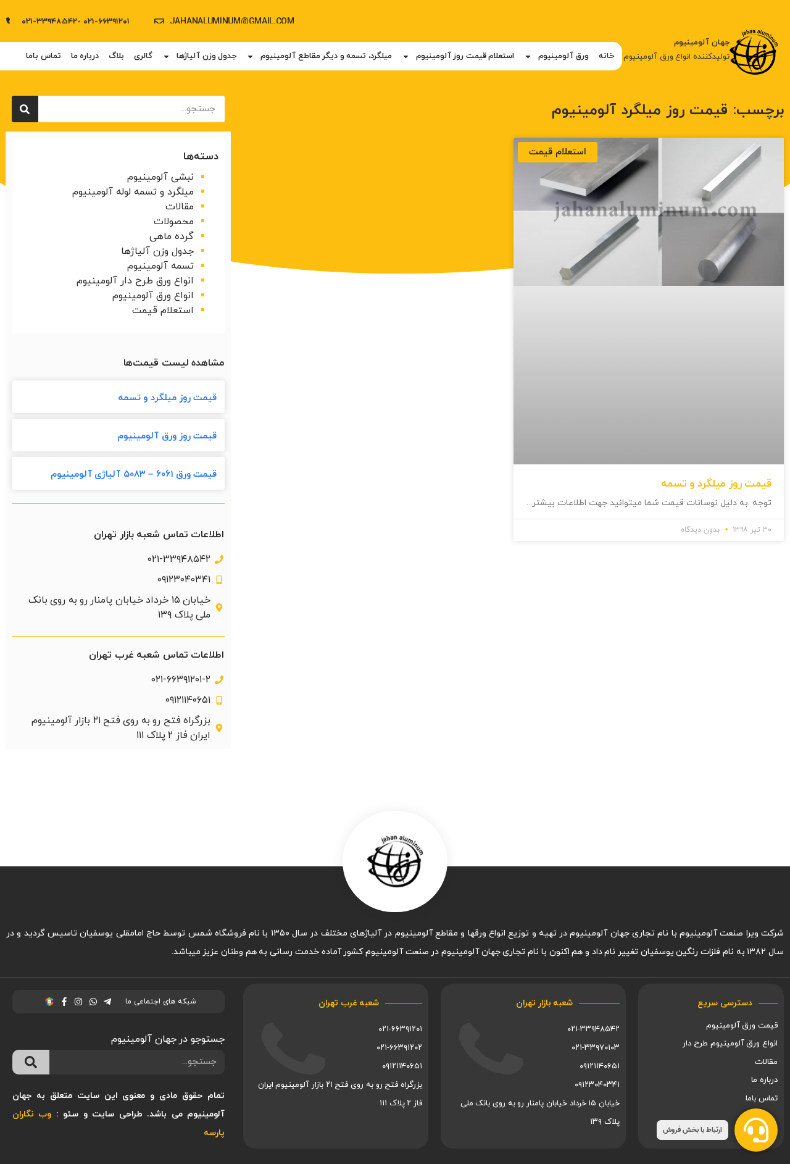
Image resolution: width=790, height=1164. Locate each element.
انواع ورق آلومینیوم (153, 296)
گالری (143, 56)
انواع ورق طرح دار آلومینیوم (135, 281)
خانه (606, 56)
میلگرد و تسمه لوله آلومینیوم (133, 192)
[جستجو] (25, 109)
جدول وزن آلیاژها (206, 56)
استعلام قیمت (163, 310)
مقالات (179, 207)
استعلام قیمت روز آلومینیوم (465, 56)
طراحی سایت (117, 1114)
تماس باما (43, 56)
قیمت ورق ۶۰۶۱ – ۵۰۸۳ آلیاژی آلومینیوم (134, 474)
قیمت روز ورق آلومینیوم (167, 436)
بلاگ (116, 56)
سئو (70, 1114)
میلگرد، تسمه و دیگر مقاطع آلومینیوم (326, 56)
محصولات (174, 221)
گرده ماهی (171, 236)
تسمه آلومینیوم (160, 266)
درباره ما (85, 56)
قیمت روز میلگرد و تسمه (716, 484)
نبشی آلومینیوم (160, 177)
